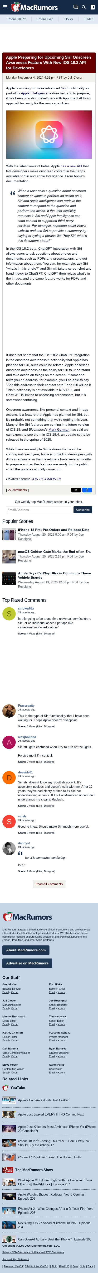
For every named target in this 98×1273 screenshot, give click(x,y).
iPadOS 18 (52, 479)
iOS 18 (37, 479)
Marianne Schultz (60, 1032)
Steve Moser (10, 1064)
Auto (75, 1266)
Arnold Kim (9, 984)
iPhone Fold (45, 19)
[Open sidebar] (93, 7)
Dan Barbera (10, 1048)
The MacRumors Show (34, 1170)
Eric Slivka (55, 984)
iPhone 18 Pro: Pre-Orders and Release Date (53, 530)
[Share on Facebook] (87, 490)
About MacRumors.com (26, 950)
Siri (63, 88)
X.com (14, 992)
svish (22, 816)
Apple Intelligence (34, 93)
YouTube (17, 1088)
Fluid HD (64, 1266)
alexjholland (27, 737)
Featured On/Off (13, 1266)
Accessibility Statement (15, 1259)
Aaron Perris (56, 1064)
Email (5, 992)
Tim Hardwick (57, 1016)
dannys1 (24, 843)
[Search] (85, 7)
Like (39, 633)
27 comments (17, 490)
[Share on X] (76, 490)
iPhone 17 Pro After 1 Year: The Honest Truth (49, 1157)
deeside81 (25, 772)
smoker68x (26, 608)
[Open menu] (5, 7)
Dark (90, 1266)
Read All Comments (49, 884)
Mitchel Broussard (13, 1016)
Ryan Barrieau (58, 1048)
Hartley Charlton (12, 1032)
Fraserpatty (26, 705)
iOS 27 (68, 19)
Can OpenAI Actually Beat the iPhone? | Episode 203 (54, 1239)
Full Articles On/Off (37, 1266)
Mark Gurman (59, 429)
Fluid (54, 1266)
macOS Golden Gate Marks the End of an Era (54, 551)
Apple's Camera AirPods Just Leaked (43, 1100)
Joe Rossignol (58, 1000)
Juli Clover (75, 77)
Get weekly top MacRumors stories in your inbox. (49, 502)
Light (82, 1266)
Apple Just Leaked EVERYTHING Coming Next (51, 1114)
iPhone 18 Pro (16, 19)
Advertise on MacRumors (27, 963)
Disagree (49, 633)
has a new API (71, 166)
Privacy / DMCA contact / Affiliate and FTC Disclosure (33, 1252)
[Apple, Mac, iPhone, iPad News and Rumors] (34, 12)
